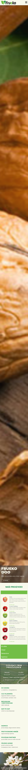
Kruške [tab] (4, 646)
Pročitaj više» (12, 604)
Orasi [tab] (3, 650)
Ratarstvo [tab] (5, 653)
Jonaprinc (12, 627)
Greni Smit (12, 612)
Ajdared (11, 635)
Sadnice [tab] (4, 657)
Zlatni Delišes (13, 620)
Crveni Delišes (13, 606)
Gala (10, 597)
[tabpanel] (14, 619)
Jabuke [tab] (4, 592)
